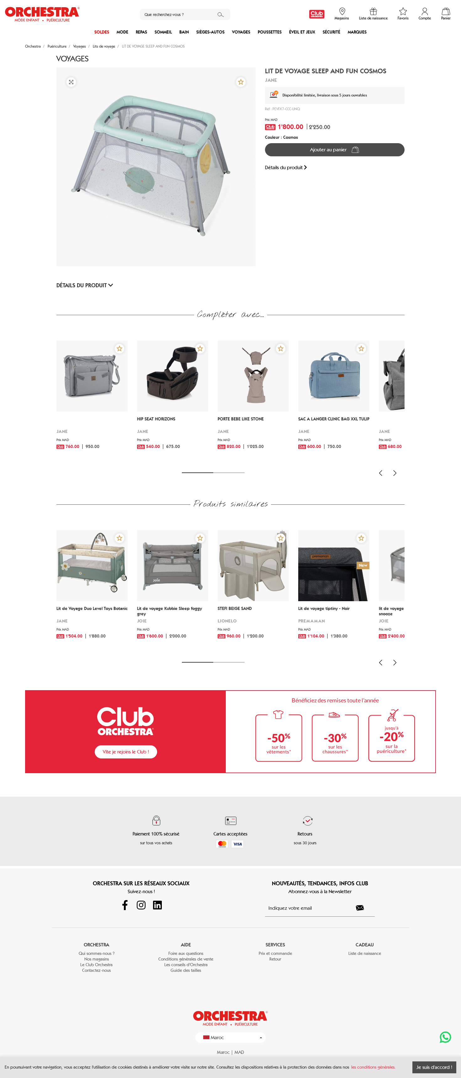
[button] (241, 82)
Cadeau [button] (365, 945)
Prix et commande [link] (275, 953)
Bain (184, 32)
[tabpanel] (92, 403)
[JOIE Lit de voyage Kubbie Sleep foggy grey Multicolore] (172, 565)
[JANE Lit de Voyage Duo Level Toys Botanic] (92, 565)
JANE (271, 80)
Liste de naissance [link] (364, 953)
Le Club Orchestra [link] (96, 964)
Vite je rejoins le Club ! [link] (126, 752)
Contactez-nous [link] (96, 970)
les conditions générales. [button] (373, 1067)
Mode (122, 32)
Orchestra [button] (96, 945)
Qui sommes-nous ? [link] (96, 953)
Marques (357, 32)
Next (395, 473)
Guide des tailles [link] (186, 970)
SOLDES (101, 32)
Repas (141, 32)
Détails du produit (284, 167)
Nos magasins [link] (96, 959)
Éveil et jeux (302, 32)
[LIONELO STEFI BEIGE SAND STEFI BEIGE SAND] (253, 565)
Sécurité (331, 32)
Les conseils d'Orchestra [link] (186, 964)
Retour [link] (275, 959)
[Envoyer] (363, 908)
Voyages (241, 32)
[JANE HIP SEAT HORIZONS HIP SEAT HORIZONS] (172, 376)
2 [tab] (229, 472)
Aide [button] (186, 945)
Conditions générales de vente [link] (185, 959)
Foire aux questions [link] (185, 953)
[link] (317, 14)
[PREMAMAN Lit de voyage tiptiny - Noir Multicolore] (333, 565)
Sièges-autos (210, 32)
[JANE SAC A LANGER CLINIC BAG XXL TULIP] (333, 376)
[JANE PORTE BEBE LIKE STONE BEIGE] (253, 376)
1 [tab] (197, 472)
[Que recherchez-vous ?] (220, 14)
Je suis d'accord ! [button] (434, 1067)
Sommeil (163, 32)
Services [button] (275, 945)
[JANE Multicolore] (92, 376)
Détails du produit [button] (82, 285)
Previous (381, 473)
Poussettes (270, 32)
